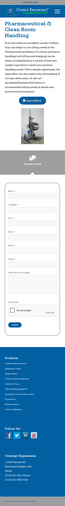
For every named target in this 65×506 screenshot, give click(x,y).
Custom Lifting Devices (15, 363)
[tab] (32, 163)
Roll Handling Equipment (16, 389)
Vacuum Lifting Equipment (17, 378)
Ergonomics (10, 399)
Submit (15, 325)
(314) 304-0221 (30, 2)
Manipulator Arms (13, 368)
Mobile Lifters (11, 373)
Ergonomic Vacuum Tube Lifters (19, 394)
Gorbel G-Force (12, 384)
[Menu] (55, 11)
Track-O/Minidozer (13, 409)
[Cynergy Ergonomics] (27, 11)
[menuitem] (55, 11)
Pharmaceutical (12, 404)
